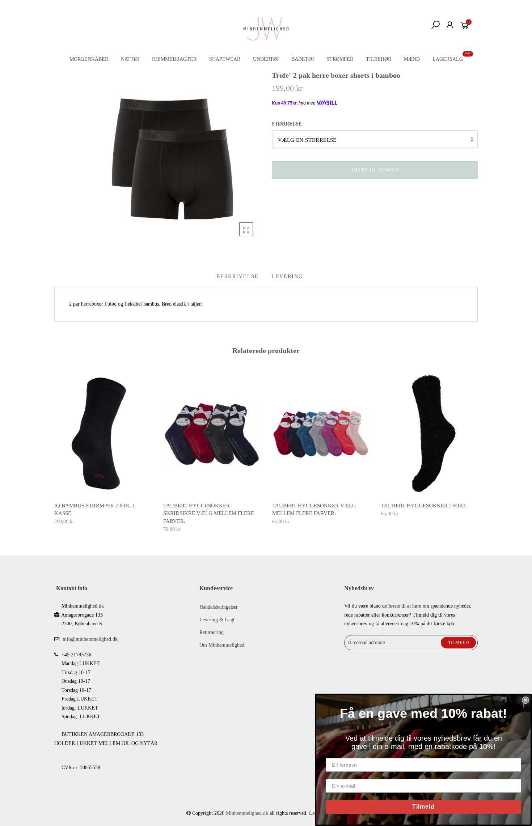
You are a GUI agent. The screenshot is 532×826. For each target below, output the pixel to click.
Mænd (412, 59)
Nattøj (130, 59)
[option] (102, 449)
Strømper (339, 59)
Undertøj (266, 59)
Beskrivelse (237, 276)
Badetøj (302, 59)
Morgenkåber (88, 59)
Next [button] (478, 447)
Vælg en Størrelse (307, 140)
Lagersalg (447, 59)
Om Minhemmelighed (221, 645)
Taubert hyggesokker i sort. (424, 505)
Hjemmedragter (174, 59)
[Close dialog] (525, 700)
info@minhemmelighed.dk (90, 639)
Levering (287, 276)
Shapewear (224, 59)
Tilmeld (423, 807)
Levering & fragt (217, 619)
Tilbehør (378, 59)
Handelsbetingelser (218, 607)
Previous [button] (54, 447)
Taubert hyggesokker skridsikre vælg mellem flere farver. (208, 513)
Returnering (211, 632)
